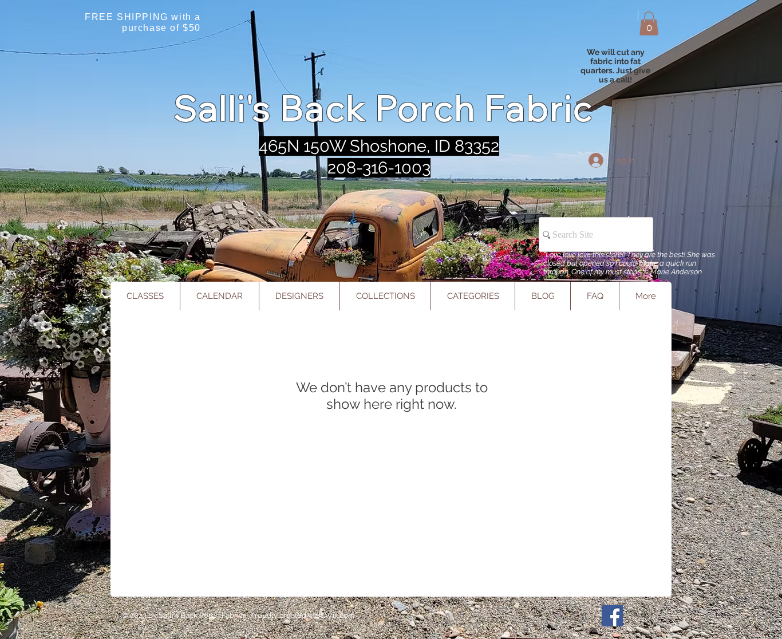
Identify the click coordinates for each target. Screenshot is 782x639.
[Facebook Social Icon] (612, 615)
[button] (649, 23)
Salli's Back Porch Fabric (384, 107)
